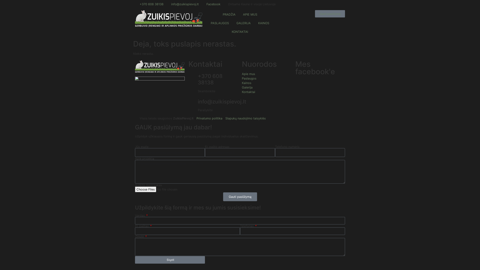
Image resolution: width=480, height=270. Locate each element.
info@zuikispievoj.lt (222, 101)
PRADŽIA (229, 14)
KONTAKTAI (240, 32)
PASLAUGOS (220, 23)
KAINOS (263, 23)
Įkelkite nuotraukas (148, 185)
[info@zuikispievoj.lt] (193, 101)
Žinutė (140, 236)
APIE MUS (250, 14)
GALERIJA (243, 23)
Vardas (140, 215)
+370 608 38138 (210, 79)
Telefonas (247, 225)
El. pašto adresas (217, 146)
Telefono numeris (287, 146)
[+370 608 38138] (193, 76)
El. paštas (142, 225)
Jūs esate (141, 146)
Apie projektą (144, 158)
